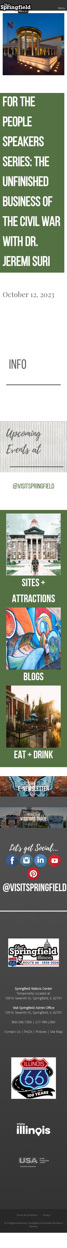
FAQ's (28, 1031)
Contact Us (12, 1031)
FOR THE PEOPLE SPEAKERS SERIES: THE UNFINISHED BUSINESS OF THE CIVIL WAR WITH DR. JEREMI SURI (31, 182)
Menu (61, 8)
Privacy (46, 1215)
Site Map (56, 1031)
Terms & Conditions (27, 1215)
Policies (41, 1031)
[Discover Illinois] (33, 1162)
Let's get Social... (33, 848)
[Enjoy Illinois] (33, 1129)
